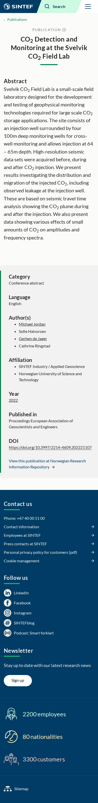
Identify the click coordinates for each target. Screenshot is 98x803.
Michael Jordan (32, 324)
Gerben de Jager (33, 338)
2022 (13, 400)
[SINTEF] (18, 6)
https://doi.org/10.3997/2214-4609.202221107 (50, 447)
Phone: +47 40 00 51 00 (24, 518)
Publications (17, 19)
